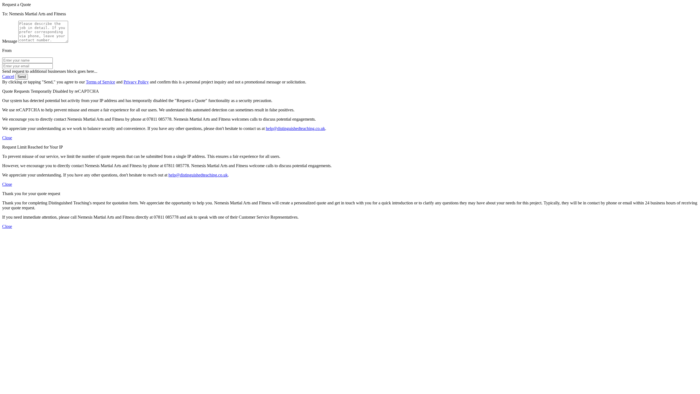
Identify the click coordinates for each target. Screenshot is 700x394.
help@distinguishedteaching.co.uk (295, 128)
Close (7, 137)
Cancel (8, 76)
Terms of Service (100, 82)
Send (22, 77)
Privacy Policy (136, 82)
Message (9, 41)
